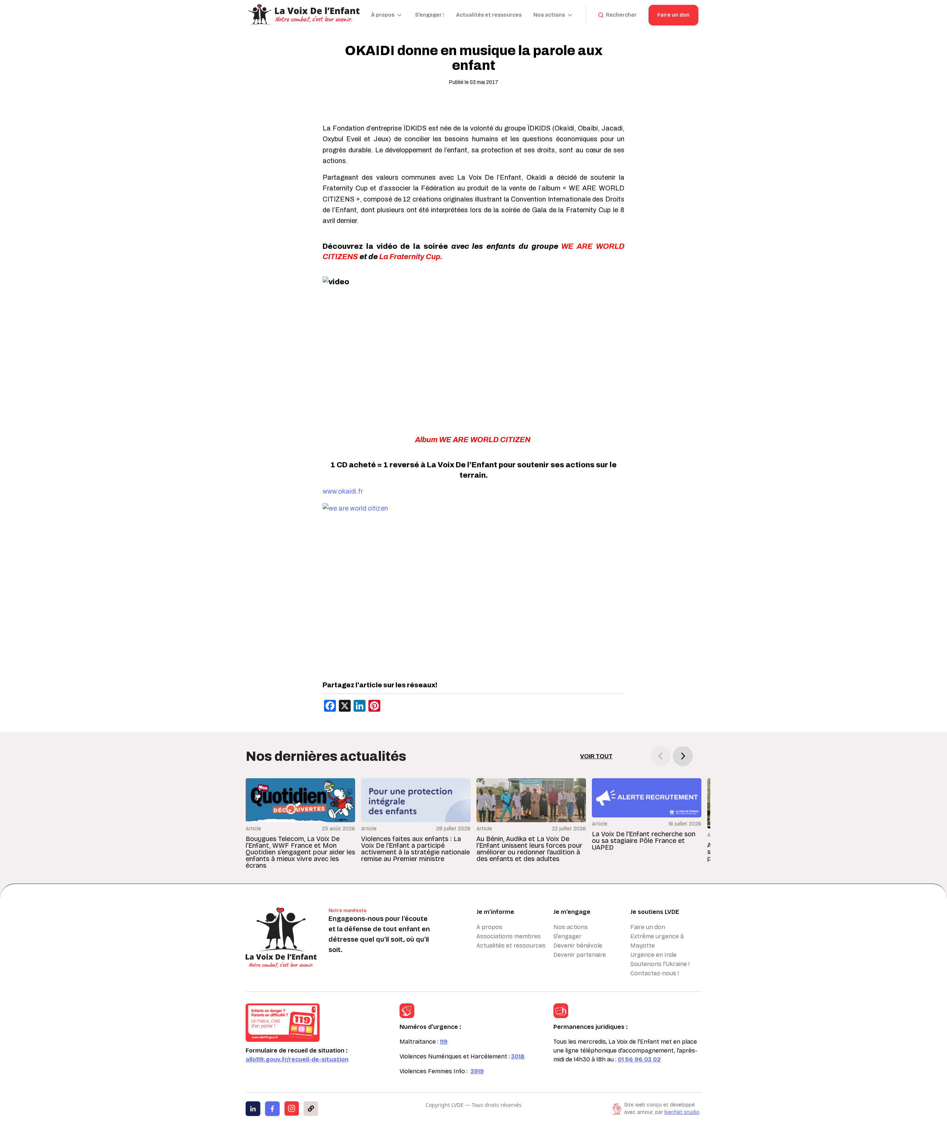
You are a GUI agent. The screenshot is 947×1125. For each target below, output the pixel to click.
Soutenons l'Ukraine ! (660, 964)
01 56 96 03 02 (639, 1059)
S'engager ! (429, 15)
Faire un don (673, 15)
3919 (477, 1071)
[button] (683, 756)
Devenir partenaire (579, 954)
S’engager (567, 936)
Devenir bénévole (577, 945)
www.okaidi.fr (343, 491)
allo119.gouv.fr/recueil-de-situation (297, 1059)
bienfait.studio (682, 1112)
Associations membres (508, 936)
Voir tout (596, 756)
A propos (489, 927)
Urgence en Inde (653, 954)
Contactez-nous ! (654, 973)
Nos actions (570, 927)
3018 (518, 1056)
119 (444, 1041)
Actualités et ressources (489, 15)
